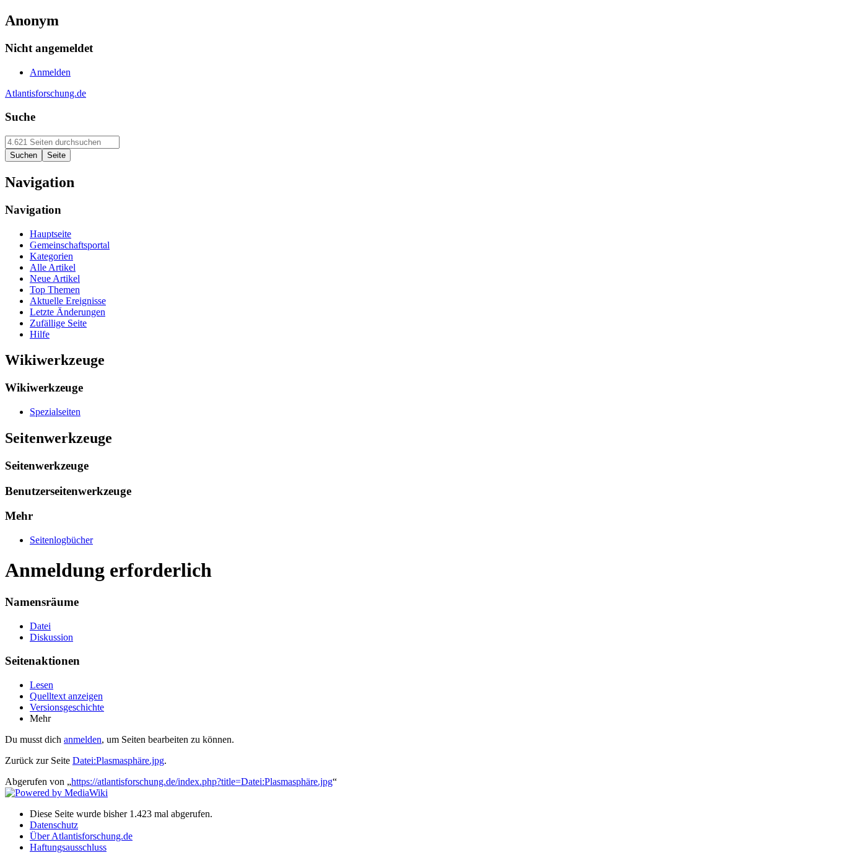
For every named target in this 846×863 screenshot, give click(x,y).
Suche (20, 116)
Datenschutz (54, 825)
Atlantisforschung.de (45, 93)
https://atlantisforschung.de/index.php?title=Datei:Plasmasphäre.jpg (202, 781)
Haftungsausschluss (68, 847)
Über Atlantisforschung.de (81, 836)
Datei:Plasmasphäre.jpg (118, 760)
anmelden (83, 739)
